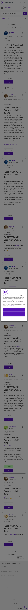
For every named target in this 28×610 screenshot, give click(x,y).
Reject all (14, 313)
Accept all (14, 309)
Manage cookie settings (14, 317)
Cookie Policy (11, 305)
